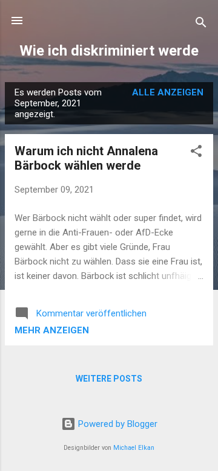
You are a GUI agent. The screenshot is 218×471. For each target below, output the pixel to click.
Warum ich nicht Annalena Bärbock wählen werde (86, 158)
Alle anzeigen (167, 92)
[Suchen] (201, 24)
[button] (196, 153)
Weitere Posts (109, 378)
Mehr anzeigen (52, 330)
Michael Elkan (133, 448)
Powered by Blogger (116, 423)
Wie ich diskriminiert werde (109, 50)
